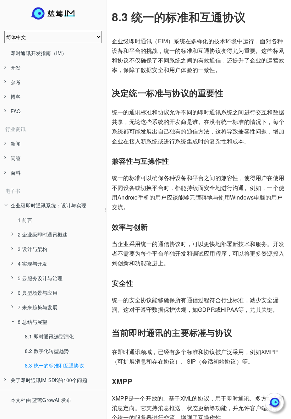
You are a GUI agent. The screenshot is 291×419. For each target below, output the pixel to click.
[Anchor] (106, 16)
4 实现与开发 (32, 263)
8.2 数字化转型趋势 (47, 350)
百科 (16, 172)
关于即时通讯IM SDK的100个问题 (49, 379)
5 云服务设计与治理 (40, 278)
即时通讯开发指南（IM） (39, 52)
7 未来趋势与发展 (37, 307)
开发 (16, 67)
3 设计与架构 (32, 248)
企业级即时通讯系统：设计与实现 (48, 205)
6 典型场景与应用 (37, 292)
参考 (16, 82)
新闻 (16, 143)
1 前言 (25, 219)
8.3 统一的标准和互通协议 (54, 365)
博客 (16, 96)
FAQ (16, 111)
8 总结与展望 (32, 321)
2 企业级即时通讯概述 (42, 234)
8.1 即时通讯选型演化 (49, 336)
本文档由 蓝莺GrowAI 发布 (41, 399)
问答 (16, 158)
